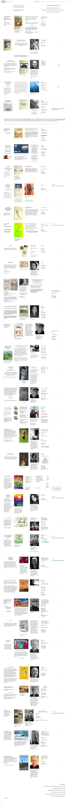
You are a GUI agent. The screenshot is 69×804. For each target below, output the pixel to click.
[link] (21, 52)
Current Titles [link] (37, 1)
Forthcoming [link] (43, 1)
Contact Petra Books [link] (62, 1)
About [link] (48, 1)
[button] (67, 1)
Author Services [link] (54, 1)
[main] (18, 6)
